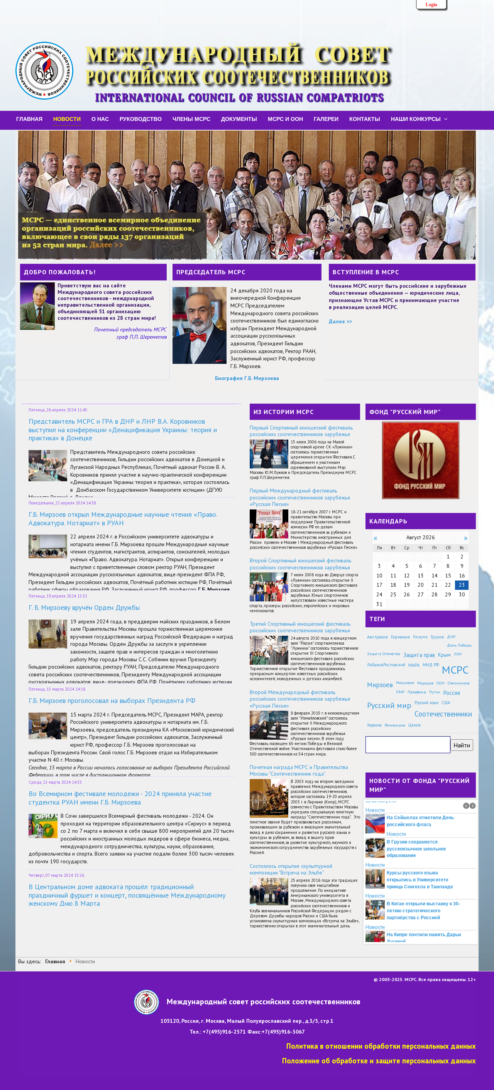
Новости (67, 118)
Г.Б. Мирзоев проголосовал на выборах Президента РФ (112, 700)
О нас (100, 118)
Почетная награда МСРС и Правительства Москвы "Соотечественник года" (299, 771)
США (446, 702)
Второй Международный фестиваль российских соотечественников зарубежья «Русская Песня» (300, 699)
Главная (29, 118)
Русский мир (389, 705)
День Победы (459, 645)
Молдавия (405, 682)
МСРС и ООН (285, 118)
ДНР (451, 636)
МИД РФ (431, 664)
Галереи (326, 118)
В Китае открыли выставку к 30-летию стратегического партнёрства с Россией (423, 898)
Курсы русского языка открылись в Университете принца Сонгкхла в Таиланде (420, 868)
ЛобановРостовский (386, 664)
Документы (239, 118)
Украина (374, 725)
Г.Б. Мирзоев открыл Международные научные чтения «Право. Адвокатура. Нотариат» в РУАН (123, 518)
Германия (400, 637)
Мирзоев (380, 684)
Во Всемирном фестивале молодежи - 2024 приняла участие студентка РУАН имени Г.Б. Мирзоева (120, 797)
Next (473, 806)
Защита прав (419, 655)
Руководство (141, 118)
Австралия (377, 637)
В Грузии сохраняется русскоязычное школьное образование (416, 836)
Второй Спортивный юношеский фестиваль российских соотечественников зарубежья (300, 564)
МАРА (414, 665)
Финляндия (395, 725)
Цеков (414, 725)
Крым (444, 654)
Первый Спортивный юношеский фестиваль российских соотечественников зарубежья (301, 431)
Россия (451, 692)
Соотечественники (443, 713)
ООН (440, 683)
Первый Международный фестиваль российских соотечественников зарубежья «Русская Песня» (300, 497)
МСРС (455, 669)
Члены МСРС (191, 118)
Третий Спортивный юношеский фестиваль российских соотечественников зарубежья (300, 627)
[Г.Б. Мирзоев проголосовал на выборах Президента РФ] (48, 725)
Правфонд (417, 691)
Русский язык (426, 702)
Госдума (420, 636)
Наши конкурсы (416, 118)
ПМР (400, 691)
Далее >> (340, 321)
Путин (434, 691)
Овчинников (458, 683)
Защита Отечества (383, 653)
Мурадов (425, 683)
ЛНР (458, 654)
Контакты (364, 118)
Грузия (437, 637)
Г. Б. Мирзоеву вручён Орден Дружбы (84, 607)
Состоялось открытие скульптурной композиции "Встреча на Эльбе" (291, 869)
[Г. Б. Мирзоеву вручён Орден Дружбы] (48, 633)
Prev (466, 806)
